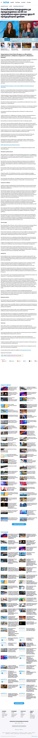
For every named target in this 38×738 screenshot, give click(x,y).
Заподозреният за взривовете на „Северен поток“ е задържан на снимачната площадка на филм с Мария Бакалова (12, 461)
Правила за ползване (16, 733)
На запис (23, 2)
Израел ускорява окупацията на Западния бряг (12, 405)
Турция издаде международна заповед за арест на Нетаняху (32, 416)
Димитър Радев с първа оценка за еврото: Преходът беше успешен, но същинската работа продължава (13, 611)
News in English (32, 717)
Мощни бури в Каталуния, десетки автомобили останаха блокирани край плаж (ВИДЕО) (31, 467)
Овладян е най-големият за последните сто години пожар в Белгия (13, 511)
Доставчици (25, 732)
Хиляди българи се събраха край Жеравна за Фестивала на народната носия (13, 577)
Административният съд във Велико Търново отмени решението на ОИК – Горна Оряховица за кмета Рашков (13, 624)
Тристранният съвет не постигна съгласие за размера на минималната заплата (31, 600)
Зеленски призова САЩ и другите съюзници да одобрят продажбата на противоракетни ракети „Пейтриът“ (31, 444)
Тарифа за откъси (21, 732)
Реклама (3, 732)
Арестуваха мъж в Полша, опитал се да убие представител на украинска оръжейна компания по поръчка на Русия (31, 513)
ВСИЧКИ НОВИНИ (19, 703)
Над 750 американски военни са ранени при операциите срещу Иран (31, 477)
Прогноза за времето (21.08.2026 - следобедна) (13, 639)
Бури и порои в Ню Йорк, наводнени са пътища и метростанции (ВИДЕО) (31, 472)
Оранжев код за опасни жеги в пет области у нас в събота (31, 604)
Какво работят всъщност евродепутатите (10, 144)
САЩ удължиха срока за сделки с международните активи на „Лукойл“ (32, 483)
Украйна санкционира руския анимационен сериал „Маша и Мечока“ (32, 426)
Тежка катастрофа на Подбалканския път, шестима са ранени (31, 680)
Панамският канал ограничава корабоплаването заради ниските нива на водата (12, 399)
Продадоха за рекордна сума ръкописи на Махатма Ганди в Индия (32, 388)
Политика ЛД (12, 733)
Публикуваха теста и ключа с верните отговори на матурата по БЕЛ (31, 667)
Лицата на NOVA (14, 714)
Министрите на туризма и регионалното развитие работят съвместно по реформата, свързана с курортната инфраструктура (13, 632)
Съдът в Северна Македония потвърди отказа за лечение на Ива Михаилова (12, 427)
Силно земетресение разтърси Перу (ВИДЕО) (31, 488)
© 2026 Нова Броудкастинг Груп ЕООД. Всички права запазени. (8, 736)
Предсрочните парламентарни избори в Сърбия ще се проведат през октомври (31, 461)
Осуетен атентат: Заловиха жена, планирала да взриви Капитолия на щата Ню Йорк (12, 483)
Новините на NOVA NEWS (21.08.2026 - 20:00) (12, 548)
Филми (22, 716)
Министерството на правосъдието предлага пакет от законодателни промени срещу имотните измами (31, 651)
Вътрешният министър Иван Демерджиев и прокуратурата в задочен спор (31, 577)
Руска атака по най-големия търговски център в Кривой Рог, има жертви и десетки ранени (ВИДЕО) (32, 406)
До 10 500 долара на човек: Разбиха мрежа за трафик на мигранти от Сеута (12, 432)
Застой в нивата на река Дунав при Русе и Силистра (13, 587)
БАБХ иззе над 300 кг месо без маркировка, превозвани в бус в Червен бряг (13, 605)
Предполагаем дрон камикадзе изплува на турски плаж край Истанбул (13, 695)
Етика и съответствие (23, 733)
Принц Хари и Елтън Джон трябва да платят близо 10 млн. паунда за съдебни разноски (13, 394)
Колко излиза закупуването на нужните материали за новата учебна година (31, 582)
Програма (17, 2)
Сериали (22, 715)
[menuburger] (1, 2)
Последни (3, 712)
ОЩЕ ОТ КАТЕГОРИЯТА (19, 524)
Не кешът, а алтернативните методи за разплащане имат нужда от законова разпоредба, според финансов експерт (13, 674)
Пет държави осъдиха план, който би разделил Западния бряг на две (13, 493)
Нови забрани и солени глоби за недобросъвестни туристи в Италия (32, 518)
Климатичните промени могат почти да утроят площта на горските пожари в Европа (31, 499)
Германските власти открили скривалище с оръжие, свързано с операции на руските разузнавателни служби (31, 433)
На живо (29, 2)
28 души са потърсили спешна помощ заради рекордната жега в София (13, 600)
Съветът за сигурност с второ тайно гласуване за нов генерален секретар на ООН (32, 450)
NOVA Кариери (32, 716)
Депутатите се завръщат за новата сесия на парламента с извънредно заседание (13, 569)
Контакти (29, 732)
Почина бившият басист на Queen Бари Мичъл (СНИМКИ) (13, 416)
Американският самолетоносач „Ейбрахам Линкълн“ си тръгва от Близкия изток (13, 439)
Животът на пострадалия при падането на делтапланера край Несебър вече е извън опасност (31, 696)
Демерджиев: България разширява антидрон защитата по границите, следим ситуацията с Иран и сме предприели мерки (31, 611)
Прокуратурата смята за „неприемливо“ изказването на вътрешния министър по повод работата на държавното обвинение (31, 660)
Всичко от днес (4, 714)
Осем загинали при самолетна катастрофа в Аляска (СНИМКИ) (31, 455)
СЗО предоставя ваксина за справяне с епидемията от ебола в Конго (32, 504)
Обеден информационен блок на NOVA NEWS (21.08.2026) (31, 673)
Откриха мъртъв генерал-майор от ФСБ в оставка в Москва (31, 421)
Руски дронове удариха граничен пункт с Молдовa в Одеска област (13, 455)
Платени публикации (29, 733)
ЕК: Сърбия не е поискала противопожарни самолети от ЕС (32, 438)
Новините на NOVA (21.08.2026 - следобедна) (12, 644)
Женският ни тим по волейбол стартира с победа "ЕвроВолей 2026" (31, 536)
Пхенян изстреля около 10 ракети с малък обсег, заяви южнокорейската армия (13, 518)
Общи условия (33, 732)
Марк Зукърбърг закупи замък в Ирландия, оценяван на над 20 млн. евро (13, 477)
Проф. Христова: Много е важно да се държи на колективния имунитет (13, 681)
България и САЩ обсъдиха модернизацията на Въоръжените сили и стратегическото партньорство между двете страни (31, 562)
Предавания (23, 714)
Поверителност (7, 733)
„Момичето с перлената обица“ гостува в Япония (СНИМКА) (12, 499)
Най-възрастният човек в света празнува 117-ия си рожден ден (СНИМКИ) (31, 410)
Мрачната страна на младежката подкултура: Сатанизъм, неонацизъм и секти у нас (31, 570)
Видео (3, 716)
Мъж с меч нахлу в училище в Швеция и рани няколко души (30, 629)
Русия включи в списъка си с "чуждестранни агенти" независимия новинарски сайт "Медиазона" (13, 388)
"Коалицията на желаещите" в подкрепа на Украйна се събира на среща (13, 410)
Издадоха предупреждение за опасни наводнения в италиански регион (13, 472)
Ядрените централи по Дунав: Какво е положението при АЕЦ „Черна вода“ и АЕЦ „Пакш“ (12, 444)
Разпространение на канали (14, 732)
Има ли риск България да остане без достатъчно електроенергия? (31, 588)
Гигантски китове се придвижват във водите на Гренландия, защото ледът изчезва (32, 494)
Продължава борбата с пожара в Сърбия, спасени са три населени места (12, 421)
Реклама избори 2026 (8, 732)
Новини (12, 2)
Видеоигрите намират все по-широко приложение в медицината (32, 393)
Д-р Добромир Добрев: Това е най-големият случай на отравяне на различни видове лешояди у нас (13, 554)
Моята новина (4, 715)
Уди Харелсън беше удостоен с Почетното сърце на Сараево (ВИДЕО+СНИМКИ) (12, 489)
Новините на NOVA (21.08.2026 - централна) (30, 553)
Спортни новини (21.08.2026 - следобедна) (30, 639)
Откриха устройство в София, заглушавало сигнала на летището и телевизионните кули (13, 593)
